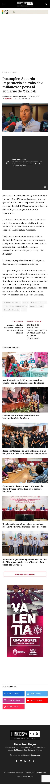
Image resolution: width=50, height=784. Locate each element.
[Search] (46, 4)
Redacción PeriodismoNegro (15, 96)
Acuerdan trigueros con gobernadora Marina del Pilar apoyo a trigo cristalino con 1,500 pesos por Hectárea (24, 562)
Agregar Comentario (25, 574)
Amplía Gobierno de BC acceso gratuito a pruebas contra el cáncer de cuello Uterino (23, 381)
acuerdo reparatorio (12, 302)
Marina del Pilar (36, 306)
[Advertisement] (25, 44)
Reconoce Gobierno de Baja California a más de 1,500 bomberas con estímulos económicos (24, 452)
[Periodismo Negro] (25, 4)
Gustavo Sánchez (38, 302)
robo (24, 310)
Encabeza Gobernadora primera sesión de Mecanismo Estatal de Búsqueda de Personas (24, 525)
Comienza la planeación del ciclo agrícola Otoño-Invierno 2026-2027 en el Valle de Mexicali (22, 489)
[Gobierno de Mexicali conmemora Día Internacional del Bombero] (25, 399)
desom (25, 302)
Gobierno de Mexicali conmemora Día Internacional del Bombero (20, 416)
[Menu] (4, 4)
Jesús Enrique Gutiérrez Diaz (15, 306)
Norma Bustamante (11, 310)
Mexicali (8, 98)
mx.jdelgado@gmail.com (30, 755)
